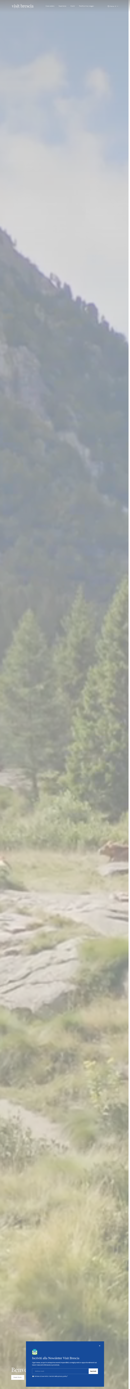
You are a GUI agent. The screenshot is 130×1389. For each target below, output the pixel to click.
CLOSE (100, 1346)
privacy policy (62, 1376)
